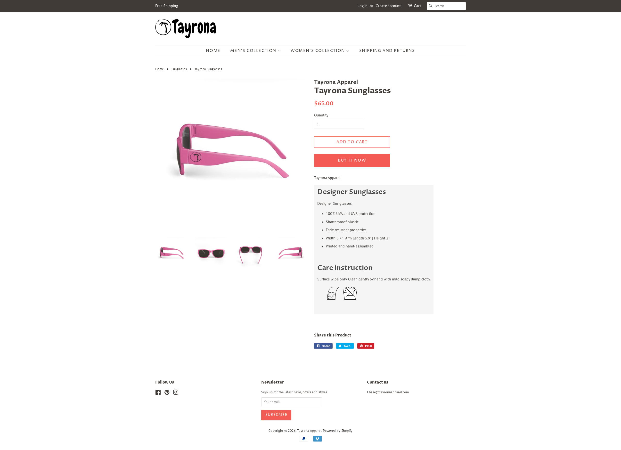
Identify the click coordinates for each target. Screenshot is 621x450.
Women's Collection (318, 50)
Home (213, 50)
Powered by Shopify (337, 430)
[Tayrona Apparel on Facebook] (158, 393)
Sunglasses (179, 69)
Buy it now (352, 160)
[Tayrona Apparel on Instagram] (175, 393)
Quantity (321, 115)
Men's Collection (254, 50)
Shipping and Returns (387, 50)
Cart (417, 6)
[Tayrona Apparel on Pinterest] (167, 393)
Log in (363, 6)
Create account (388, 6)
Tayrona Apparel (309, 430)
